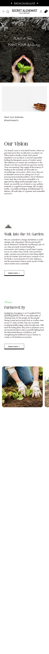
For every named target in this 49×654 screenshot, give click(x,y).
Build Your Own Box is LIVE (24, 3)
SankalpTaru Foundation (13, 313)
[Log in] (41, 11)
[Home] (24, 11)
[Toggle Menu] (3, 11)
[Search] (8, 11)
